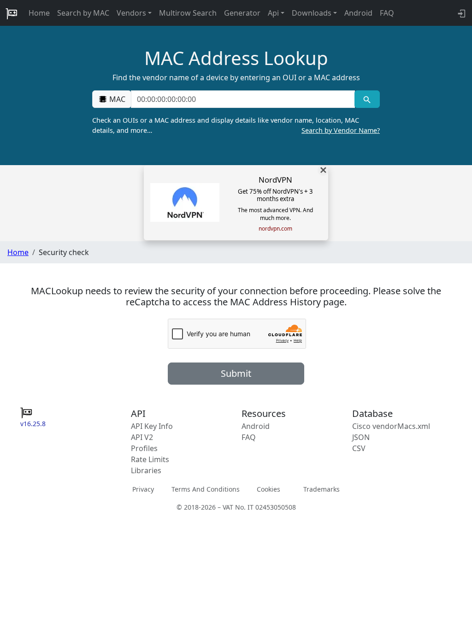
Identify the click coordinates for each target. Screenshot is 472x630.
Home (39, 13)
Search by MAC (83, 13)
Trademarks (321, 489)
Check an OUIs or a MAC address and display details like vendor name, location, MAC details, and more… (236, 125)
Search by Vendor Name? (340, 130)
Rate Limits (150, 459)
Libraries (146, 470)
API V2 (142, 437)
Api (273, 13)
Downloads (311, 13)
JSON (361, 437)
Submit (236, 373)
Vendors (131, 13)
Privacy (143, 489)
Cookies (268, 489)
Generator (242, 13)
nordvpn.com (275, 228)
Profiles (144, 448)
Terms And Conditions (205, 489)
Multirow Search (188, 13)
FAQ (387, 13)
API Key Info (152, 426)
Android (358, 13)
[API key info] (460, 12)
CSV (359, 448)
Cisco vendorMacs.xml (391, 426)
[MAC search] (367, 99)
